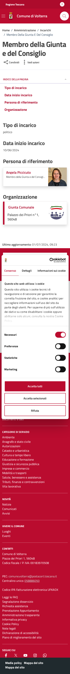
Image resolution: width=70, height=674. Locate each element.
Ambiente (8, 437)
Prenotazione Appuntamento (20, 610)
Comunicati (9, 509)
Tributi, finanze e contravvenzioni (23, 482)
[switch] (60, 346)
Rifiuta (35, 410)
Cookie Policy (10, 624)
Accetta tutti (35, 386)
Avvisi (6, 513)
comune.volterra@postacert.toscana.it (33, 576)
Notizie (6, 504)
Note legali (9, 628)
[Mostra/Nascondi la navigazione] (3, 16)
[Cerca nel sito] (64, 16)
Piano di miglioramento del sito (21, 637)
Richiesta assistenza (15, 606)
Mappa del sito (33, 663)
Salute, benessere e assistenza (21, 477)
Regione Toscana (15, 4)
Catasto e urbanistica (15, 450)
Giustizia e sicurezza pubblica (20, 464)
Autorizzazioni (11, 446)
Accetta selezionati (35, 398)
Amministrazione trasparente (21, 615)
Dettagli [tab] (27, 270)
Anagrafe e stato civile (16, 441)
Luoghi (6, 531)
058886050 (32, 580)
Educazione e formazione (18, 459)
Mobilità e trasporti (14, 473)
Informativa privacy (14, 619)
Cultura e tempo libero (16, 455)
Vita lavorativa (11, 486)
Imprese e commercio (15, 468)
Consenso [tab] (10, 270)
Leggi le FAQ (10, 597)
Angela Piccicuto (18, 172)
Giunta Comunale (21, 207)
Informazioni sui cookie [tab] (52, 270)
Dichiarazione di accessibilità (20, 633)
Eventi (6, 536)
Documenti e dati (13, 419)
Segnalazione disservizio (17, 601)
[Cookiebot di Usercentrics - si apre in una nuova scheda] (50, 260)
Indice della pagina (15, 79)
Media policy (13, 663)
